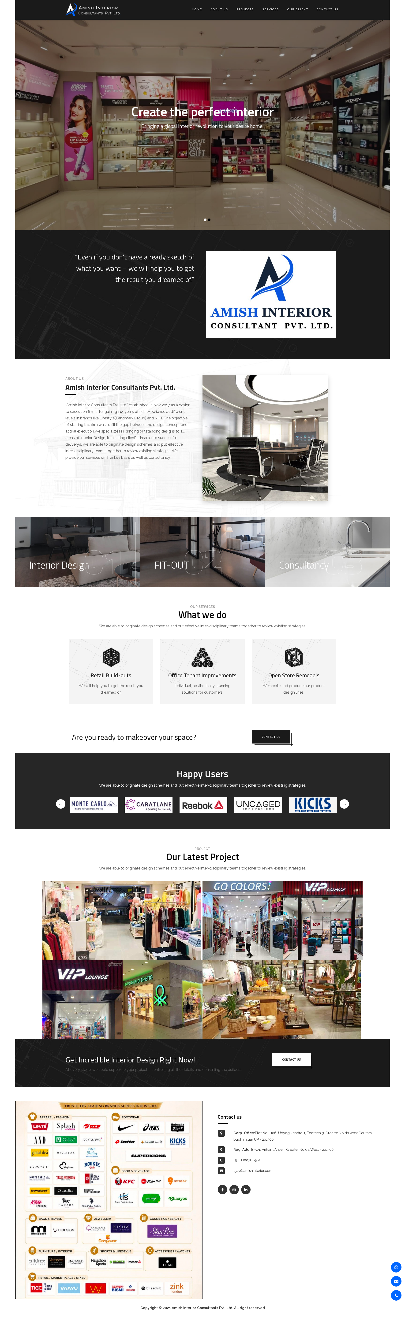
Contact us (327, 9)
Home (197, 9)
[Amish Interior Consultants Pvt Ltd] (92, 9)
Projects (245, 9)
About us (219, 9)
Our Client (297, 9)
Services (270, 9)
